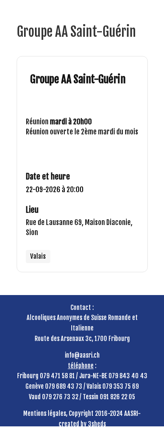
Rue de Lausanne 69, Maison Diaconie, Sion (79, 227)
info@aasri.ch (82, 355)
